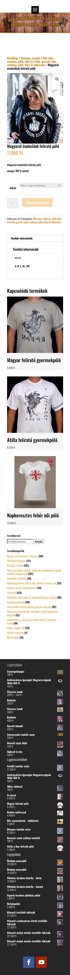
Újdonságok (13, 637)
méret (13, 188)
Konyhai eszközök (15, 602)
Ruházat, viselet (30, 58)
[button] (57, 79)
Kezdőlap (12, 58)
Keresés (38, 541)
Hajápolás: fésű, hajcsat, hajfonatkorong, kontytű (32, 597)
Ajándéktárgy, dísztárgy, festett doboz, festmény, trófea (32, 621)
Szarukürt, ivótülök (17, 578)
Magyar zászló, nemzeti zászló (22, 588)
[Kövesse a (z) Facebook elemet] (28, 962)
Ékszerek (11, 593)
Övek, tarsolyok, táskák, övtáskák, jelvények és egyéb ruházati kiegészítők (34, 572)
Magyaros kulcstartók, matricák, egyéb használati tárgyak (32, 613)
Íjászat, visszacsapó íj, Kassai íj (22, 556)
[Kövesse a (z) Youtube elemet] (41, 962)
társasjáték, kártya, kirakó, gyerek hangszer (29, 607)
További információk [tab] (21, 238)
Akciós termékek (15, 632)
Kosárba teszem (37, 202)
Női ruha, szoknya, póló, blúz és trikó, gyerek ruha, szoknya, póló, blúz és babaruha (32, 61)
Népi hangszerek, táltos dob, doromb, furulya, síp (32, 583)
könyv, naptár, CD (16, 628)
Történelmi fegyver (16, 561)
